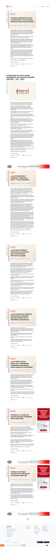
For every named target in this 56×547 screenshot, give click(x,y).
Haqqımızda (35, 527)
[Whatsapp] (7, 542)
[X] (11, 542)
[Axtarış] (36, 6)
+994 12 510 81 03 (9, 535)
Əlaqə (35, 529)
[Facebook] (9, 542)
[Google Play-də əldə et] (46, 542)
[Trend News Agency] (9, 527)
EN (45, 545)
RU (48, 545)
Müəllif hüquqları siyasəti (46, 529)
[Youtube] (13, 542)
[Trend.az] (9, 6)
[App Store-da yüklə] (40, 542)
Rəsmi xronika (28, 528)
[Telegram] (14, 542)
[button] (7, 12)
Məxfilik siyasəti (45, 528)
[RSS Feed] (18, 542)
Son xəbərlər (27, 527)
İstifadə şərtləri (44, 527)
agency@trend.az (9, 536)
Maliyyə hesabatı (36, 533)
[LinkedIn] (16, 542)
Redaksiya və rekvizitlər (37, 528)
